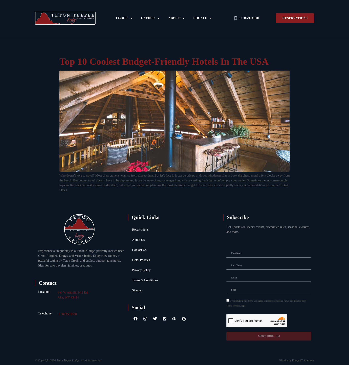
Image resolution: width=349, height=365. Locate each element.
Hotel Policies (141, 260)
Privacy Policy (141, 270)
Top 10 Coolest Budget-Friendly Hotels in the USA (164, 61)
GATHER (148, 18)
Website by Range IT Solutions (296, 360)
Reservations (140, 229)
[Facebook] (135, 319)
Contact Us (139, 250)
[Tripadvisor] (174, 319)
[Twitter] (155, 319)
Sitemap (137, 290)
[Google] (184, 319)
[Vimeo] (165, 319)
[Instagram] (145, 319)
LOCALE (200, 18)
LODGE (122, 18)
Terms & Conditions (145, 280)
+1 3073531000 (66, 314)
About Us (138, 239)
